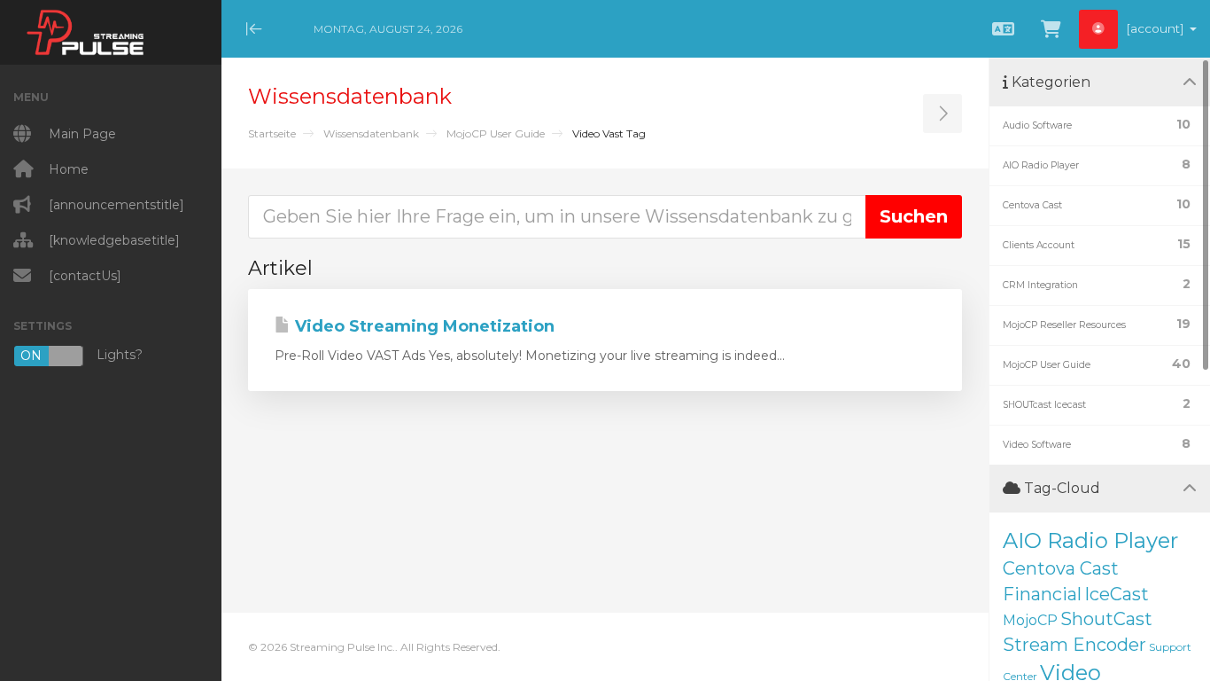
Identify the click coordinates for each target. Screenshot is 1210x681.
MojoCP (1030, 620)
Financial (1042, 594)
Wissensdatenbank (371, 133)
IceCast (1116, 594)
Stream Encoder (1074, 644)
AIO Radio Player (1090, 540)
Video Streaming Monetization (423, 326)
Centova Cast (1061, 568)
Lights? (81, 355)
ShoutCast (1106, 619)
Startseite (272, 133)
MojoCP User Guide (495, 133)
